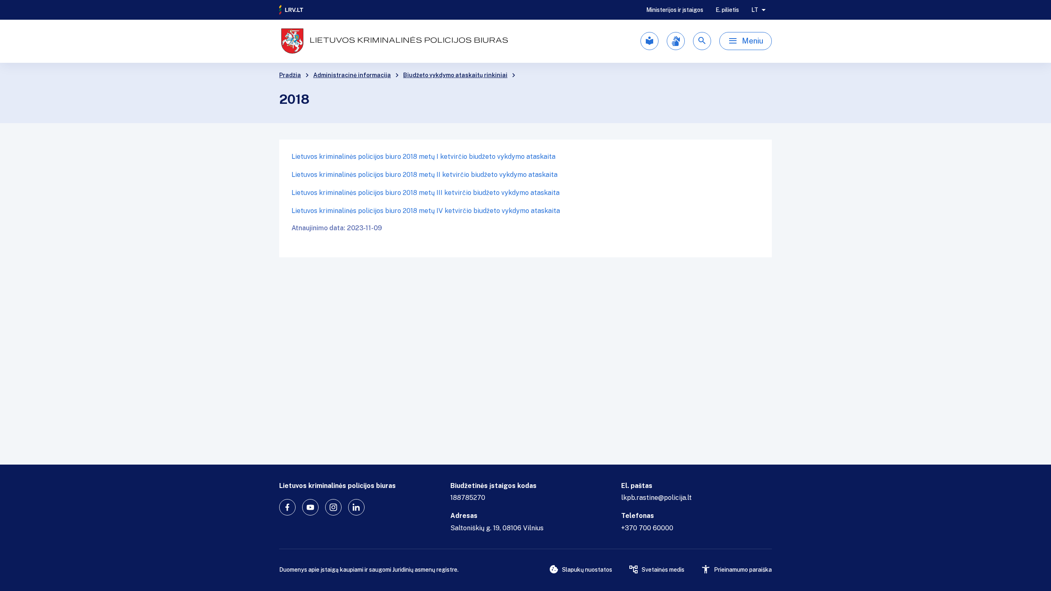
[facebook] (287, 507)
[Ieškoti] (702, 41)
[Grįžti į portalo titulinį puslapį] (291, 10)
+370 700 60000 (647, 528)
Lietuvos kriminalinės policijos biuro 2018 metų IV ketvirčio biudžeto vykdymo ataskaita (425, 211)
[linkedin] (356, 507)
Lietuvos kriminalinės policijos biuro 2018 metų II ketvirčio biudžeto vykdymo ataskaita (424, 175)
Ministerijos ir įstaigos (674, 10)
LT (754, 10)
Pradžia (290, 75)
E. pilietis (727, 10)
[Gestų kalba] (676, 41)
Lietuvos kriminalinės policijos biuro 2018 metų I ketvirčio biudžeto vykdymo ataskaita (423, 156)
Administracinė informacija (352, 75)
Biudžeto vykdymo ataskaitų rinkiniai (455, 75)
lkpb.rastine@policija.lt (656, 498)
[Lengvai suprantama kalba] (649, 41)
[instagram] (333, 507)
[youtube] (310, 507)
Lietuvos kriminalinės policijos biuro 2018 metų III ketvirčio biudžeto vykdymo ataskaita (425, 193)
